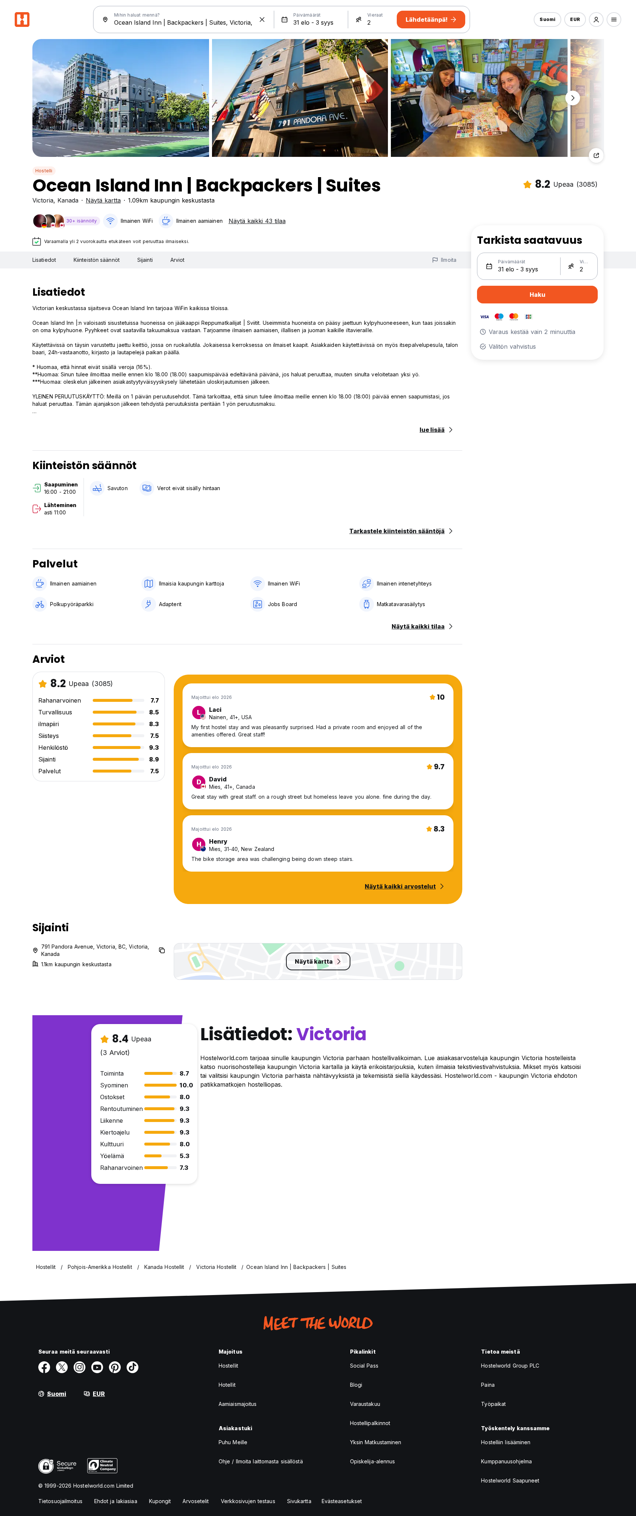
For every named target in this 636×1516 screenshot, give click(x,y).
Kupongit (160, 1501)
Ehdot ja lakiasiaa (115, 1501)
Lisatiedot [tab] (44, 260)
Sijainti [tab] (145, 260)
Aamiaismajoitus (238, 1404)
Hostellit (228, 1365)
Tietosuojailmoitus (60, 1501)
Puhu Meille (233, 1442)
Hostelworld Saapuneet (510, 1480)
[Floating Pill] (572, 98)
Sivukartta (299, 1501)
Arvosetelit (196, 1501)
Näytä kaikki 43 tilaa (257, 221)
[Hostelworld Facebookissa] (44, 1367)
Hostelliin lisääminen (505, 1442)
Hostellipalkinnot (370, 1423)
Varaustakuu (365, 1404)
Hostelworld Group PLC (510, 1365)
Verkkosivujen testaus (248, 1501)
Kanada (67, 200)
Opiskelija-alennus (372, 1461)
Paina (488, 1385)
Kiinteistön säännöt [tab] (97, 260)
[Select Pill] (596, 19)
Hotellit (227, 1385)
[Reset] (262, 19)
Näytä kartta (103, 200)
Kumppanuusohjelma (506, 1461)
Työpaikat (493, 1404)
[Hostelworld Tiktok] (132, 1367)
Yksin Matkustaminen (376, 1442)
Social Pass (364, 1365)
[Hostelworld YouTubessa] (97, 1367)
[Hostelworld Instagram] (79, 1367)
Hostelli (44, 170)
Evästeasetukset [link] (342, 1501)
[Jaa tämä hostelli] (596, 155)
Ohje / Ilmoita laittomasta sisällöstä (261, 1461)
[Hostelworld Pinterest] (115, 1367)
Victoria (42, 200)
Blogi (356, 1385)
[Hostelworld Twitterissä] (62, 1367)
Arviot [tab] (177, 260)
